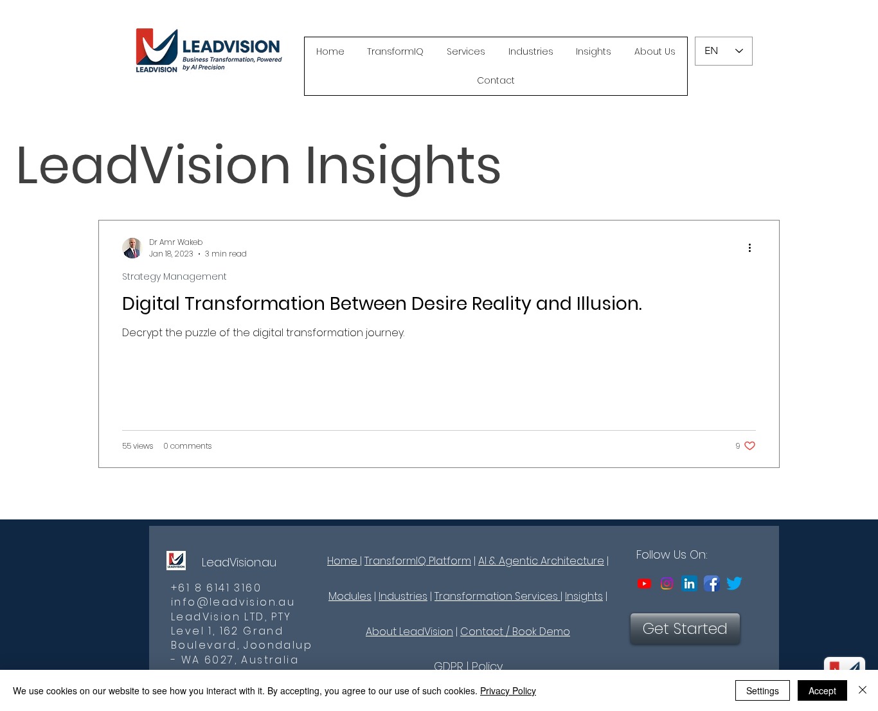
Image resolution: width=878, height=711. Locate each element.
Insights (584, 596)
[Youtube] (644, 583)
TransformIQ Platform (417, 561)
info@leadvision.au (233, 602)
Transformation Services (497, 596)
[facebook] (712, 583)
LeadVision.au (239, 562)
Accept (822, 690)
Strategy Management (174, 276)
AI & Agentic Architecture (541, 561)
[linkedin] (689, 583)
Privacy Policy (508, 690)
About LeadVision (409, 631)
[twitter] (734, 583)
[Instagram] (667, 583)
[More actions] (754, 248)
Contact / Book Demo (515, 631)
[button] (396, 51)
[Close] (862, 690)
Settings (762, 690)
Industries (403, 596)
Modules (350, 596)
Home (343, 561)
